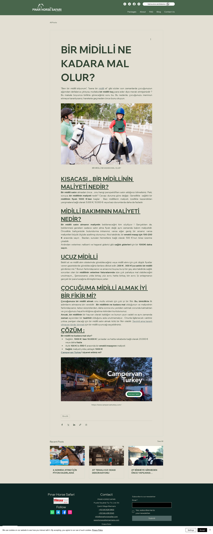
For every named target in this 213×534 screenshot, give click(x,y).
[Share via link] (80, 425)
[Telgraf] (129, 4)
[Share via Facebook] (62, 425)
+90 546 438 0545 (106, 513)
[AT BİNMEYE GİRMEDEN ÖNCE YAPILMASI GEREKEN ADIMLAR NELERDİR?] (145, 456)
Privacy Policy (106, 524)
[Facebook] (134, 4)
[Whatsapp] (124, 4)
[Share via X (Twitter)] (68, 425)
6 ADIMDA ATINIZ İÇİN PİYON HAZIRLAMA (65, 471)
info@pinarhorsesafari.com (106, 516)
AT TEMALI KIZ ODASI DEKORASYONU (104, 471)
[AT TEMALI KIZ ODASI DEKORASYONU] (106, 456)
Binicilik (65, 416)
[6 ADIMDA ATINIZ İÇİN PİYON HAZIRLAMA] (67, 456)
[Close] (210, 530)
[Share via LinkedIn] (74, 425)
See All (160, 441)
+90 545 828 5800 (106, 510)
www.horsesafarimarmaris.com (106, 520)
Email (135, 500)
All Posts (53, 22)
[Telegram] (58, 512)
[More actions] (150, 39)
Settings (191, 530)
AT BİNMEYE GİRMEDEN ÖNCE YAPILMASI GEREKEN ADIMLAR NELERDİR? (144, 471)
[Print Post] (86, 425)
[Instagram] (138, 4)
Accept (202, 530)
